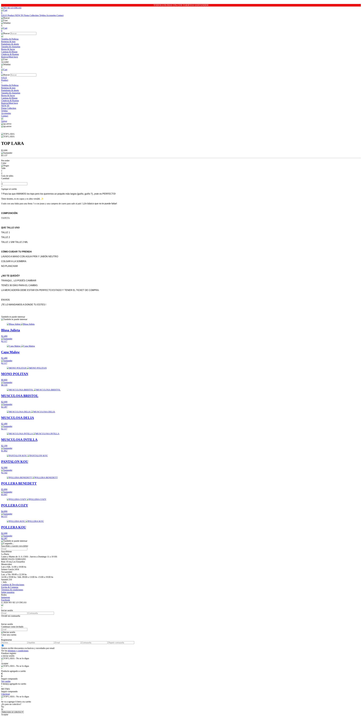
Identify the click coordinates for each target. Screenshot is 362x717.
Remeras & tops (8, 41)
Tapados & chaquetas (10, 46)
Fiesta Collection (31, 15)
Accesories (51, 15)
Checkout (5, 694)
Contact (60, 15)
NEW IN (19, 15)
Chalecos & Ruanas (10, 54)
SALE (4, 15)
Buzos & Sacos (8, 49)
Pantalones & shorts (10, 44)
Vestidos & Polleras (10, 39)
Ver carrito (5, 681)
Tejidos (42, 15)
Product (11, 15)
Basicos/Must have (9, 57)
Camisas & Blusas (9, 52)
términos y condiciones (18, 651)
